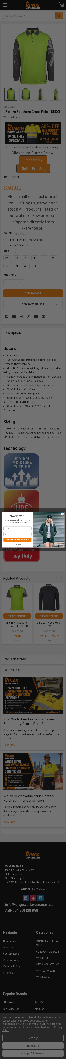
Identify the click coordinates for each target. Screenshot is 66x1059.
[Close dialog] (62, 513)
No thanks (17, 544)
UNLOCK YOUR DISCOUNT (17, 540)
